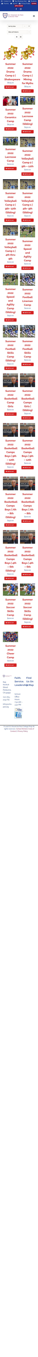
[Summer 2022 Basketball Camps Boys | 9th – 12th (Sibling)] (10, 430)
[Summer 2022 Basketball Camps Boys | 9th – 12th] (27, 430)
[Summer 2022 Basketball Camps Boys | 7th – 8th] (27, 483)
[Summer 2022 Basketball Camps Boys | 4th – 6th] (27, 537)
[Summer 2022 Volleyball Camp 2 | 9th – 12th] (27, 142)
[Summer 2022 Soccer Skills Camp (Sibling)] (27, 590)
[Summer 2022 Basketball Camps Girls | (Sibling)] (27, 380)
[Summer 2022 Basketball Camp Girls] (10, 380)
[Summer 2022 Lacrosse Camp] (10, 141)
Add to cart (10, 87)
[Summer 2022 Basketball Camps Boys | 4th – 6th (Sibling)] (10, 537)
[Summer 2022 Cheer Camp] (10, 637)
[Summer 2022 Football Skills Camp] (27, 331)
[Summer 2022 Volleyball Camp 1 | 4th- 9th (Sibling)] (27, 184)
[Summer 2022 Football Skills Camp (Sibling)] (10, 331)
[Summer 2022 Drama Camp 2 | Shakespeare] (10, 52)
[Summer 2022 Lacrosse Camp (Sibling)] (27, 100)
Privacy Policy (23, 731)
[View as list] (21, 37)
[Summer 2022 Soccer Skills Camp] (10, 590)
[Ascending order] (29, 26)
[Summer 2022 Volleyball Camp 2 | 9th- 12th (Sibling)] (10, 184)
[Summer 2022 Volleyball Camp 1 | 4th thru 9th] (10, 230)
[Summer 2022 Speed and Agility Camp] (27, 231)
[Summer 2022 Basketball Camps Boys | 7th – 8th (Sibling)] (10, 483)
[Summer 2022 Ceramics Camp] (10, 101)
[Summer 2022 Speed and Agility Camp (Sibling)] (10, 279)
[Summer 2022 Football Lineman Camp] (27, 279)
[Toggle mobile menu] (34, 16)
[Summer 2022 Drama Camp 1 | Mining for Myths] (27, 52)
